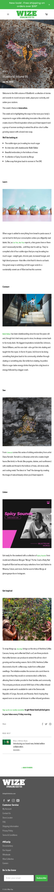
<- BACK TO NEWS (27, 767)
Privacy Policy (8, 830)
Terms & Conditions (10, 834)
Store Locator (8, 817)
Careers (5, 863)
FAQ (4, 821)
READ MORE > (16, 750)
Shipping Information (11, 826)
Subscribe (41, 878)
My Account (7, 808)
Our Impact (7, 850)
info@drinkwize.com (9, 793)
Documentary (8, 845)
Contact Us (7, 813)
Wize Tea (10, 889)
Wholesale (6, 854)
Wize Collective (8, 858)
